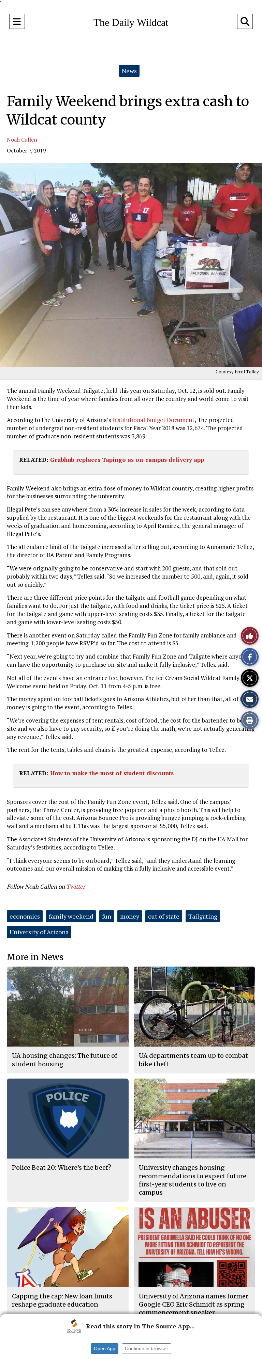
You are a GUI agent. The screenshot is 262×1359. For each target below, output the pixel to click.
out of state (163, 916)
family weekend (71, 916)
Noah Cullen (22, 139)
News (129, 71)
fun (106, 916)
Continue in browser (146, 1348)
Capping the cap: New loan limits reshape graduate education (62, 1300)
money (129, 916)
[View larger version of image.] (131, 265)
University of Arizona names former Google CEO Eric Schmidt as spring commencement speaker (193, 1304)
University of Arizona (39, 932)
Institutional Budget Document (152, 420)
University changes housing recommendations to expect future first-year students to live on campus (192, 1180)
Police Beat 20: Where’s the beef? (61, 1167)
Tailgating (202, 916)
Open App (104, 1348)
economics (25, 916)
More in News (35, 957)
